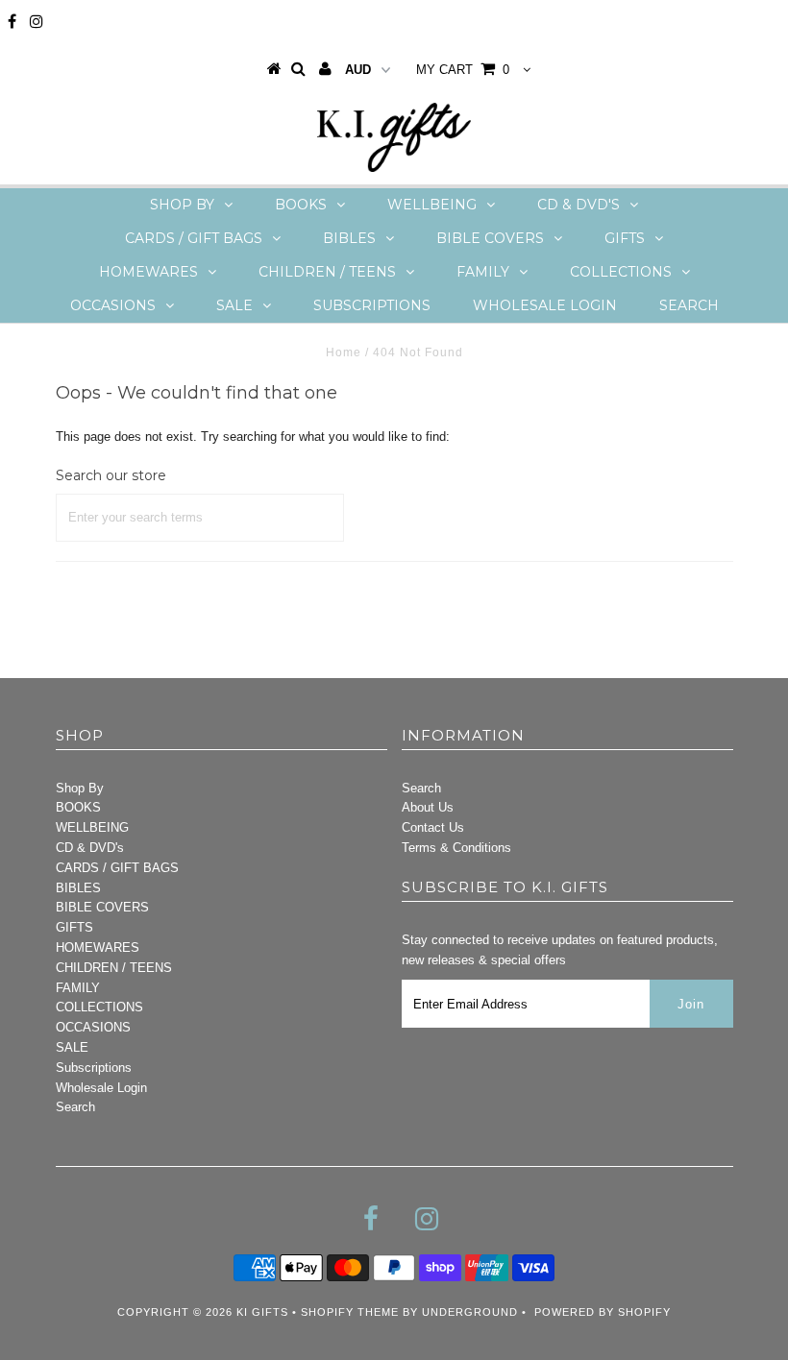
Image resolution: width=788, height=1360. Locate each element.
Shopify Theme (350, 1312)
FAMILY (482, 271)
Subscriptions (372, 305)
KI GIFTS (262, 1312)
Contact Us (433, 827)
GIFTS (624, 238)
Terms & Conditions (456, 847)
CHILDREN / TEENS (327, 271)
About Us (428, 807)
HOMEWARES (148, 271)
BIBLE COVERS (490, 238)
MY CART (462, 69)
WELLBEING (432, 204)
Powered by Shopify (602, 1312)
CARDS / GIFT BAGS (193, 238)
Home (343, 352)
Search (689, 305)
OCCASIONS (113, 305)
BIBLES (349, 238)
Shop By (182, 204)
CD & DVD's (578, 204)
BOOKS (301, 204)
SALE (234, 305)
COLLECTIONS (621, 271)
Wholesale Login (545, 305)
